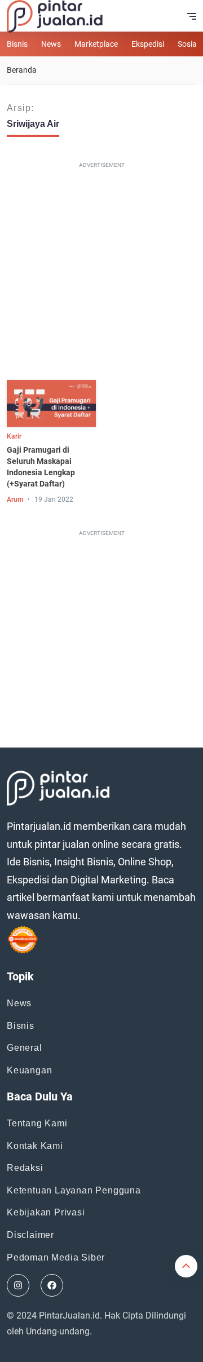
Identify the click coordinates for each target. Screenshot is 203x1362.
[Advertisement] (101, 273)
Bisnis (17, 43)
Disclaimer (30, 1235)
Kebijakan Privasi (46, 1212)
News (51, 43)
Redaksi (25, 1168)
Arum (15, 499)
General (24, 1048)
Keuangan (29, 1070)
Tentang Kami (37, 1123)
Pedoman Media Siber (56, 1257)
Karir (14, 436)
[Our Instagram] (18, 1285)
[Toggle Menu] (191, 16)
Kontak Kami (35, 1146)
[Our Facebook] (52, 1285)
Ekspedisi (147, 43)
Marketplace (96, 43)
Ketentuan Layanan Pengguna (74, 1190)
